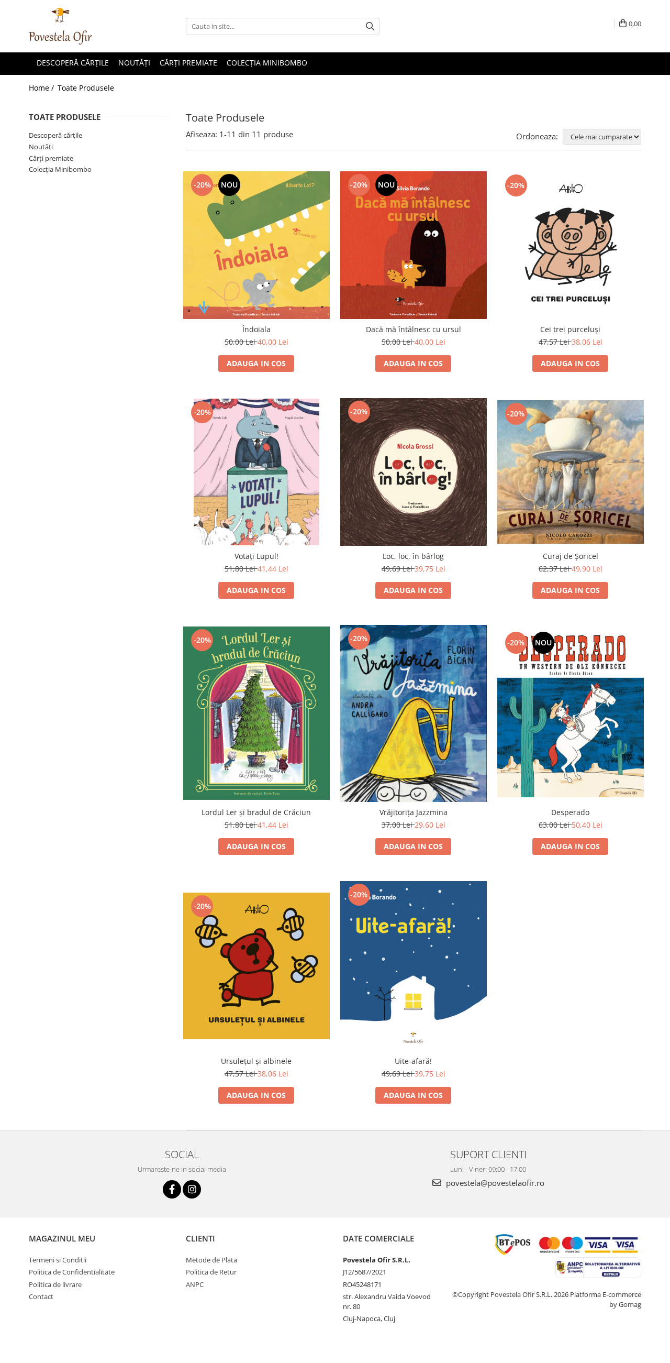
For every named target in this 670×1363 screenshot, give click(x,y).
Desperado (570, 812)
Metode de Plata (211, 1260)
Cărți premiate (51, 158)
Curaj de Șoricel (570, 556)
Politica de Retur (211, 1272)
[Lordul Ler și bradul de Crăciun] (256, 713)
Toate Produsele (86, 88)
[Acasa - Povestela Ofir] (81, 26)
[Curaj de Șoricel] (570, 472)
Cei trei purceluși (570, 329)
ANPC (195, 1284)
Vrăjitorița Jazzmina (413, 812)
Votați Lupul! (256, 556)
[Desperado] (570, 713)
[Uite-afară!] (413, 966)
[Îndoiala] (256, 245)
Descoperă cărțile (55, 135)
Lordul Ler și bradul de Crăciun (256, 812)
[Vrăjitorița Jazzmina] (413, 713)
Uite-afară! (413, 1061)
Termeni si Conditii (57, 1260)
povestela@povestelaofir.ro (494, 1183)
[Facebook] (172, 1189)
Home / (42, 88)
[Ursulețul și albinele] (256, 966)
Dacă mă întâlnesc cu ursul (413, 329)
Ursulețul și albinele (256, 1061)
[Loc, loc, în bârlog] (413, 472)
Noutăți (41, 146)
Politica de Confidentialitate (72, 1272)
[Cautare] (370, 26)
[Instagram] (192, 1189)
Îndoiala (256, 329)
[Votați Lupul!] (256, 472)
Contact (41, 1296)
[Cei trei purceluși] (570, 245)
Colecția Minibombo (60, 169)
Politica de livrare (55, 1284)
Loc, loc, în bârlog (413, 556)
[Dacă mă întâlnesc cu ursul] (413, 245)
